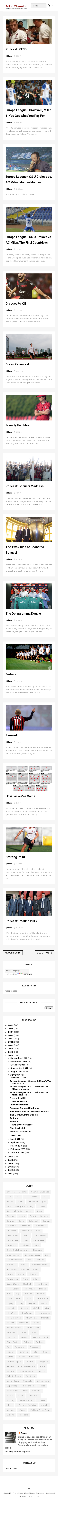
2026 (11, 1025)
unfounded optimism (26, 1405)
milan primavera (14, 1318)
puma (46, 1352)
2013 (10, 1167)
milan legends (43, 1313)
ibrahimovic (29, 1289)
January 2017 (17, 1152)
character (11, 1230)
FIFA (9, 1197)
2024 (11, 1032)
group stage (13, 1284)
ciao (38, 1230)
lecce (28, 1298)
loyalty (10, 1303)
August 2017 (17, 1071)
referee (30, 1361)
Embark (11, 674)
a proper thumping (24, 1206)
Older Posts (44, 953)
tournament (33, 1395)
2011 (10, 1173)
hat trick (27, 1284)
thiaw (24, 1390)
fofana (24, 1264)
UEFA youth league (37, 1201)
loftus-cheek (42, 1298)
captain (46, 1221)
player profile (13, 1342)
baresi (33, 1216)
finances (39, 1259)
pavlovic (24, 1337)
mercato (24, 1308)
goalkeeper (12, 1279)
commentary (40, 1235)
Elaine (24, 1433)
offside (22, 1332)
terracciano (12, 1390)
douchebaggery (32, 1255)
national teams (14, 1327)
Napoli (35, 1197)
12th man (11, 1192)
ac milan (41, 1206)
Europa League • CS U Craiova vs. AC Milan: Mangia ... (29, 1087)
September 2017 (19, 1068)
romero (10, 1371)
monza (36, 1323)
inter (9, 1293)
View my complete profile (17, 1451)
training (10, 1400)
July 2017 (15, 1075)
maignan (32, 1303)
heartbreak (41, 1284)
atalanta (10, 1216)
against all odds (14, 1211)
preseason (34, 1347)
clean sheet (12, 1235)
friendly (25, 1269)
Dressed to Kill (16, 303)
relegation (43, 1361)
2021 (10, 1042)
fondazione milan (40, 1264)
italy (17, 1293)
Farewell (11, 735)
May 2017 (15, 1139)
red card (33, 1356)
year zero (23, 1415)
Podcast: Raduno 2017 (21, 921)
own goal (11, 1337)
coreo (25, 1240)
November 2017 (19, 1061)
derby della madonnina (18, 1250)
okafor (34, 1332)
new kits (11, 1332)
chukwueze (26, 1230)
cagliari (10, 1221)
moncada (23, 1323)
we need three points (40, 1410)
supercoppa (13, 1386)
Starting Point (15, 857)
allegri (29, 1211)
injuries (42, 1289)
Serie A (10, 1201)
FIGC (17, 1197)
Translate (27, 974)
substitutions (43, 1381)
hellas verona (13, 1289)
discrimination (13, 1255)
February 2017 (18, 1149)
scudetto (30, 1376)
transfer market (26, 1400)
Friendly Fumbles (17, 425)
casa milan (25, 1226)
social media (13, 1381)
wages (22, 1410)
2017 (11, 1055)
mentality (11, 1308)
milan (47, 1308)
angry (39, 1211)
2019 (11, 1048)
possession (20, 1347)
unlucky (44, 1405)
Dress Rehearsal (17, 364)
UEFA (20, 1201)
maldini (44, 1303)
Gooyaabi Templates (30, 1496)
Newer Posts (13, 953)
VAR (9, 1206)
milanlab (10, 1323)
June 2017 (16, 1135)
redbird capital (14, 1361)
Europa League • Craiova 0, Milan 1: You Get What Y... (30, 1082)
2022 (11, 1038)
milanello (45, 1318)
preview (10, 1352)
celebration (40, 1226)
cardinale (11, 1226)
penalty (36, 1337)
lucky (20, 1303)
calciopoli (33, 1221)
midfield (36, 1308)
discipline (37, 1250)
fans (29, 1259)
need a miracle (32, 1327)
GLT (26, 1197)
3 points (22, 1192)
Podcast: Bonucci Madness (25, 486)
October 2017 (18, 1065)
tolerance (36, 1390)
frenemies (12, 1269)
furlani (36, 1269)
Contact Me (11, 1468)
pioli (46, 1337)
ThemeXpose (18, 1493)
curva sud (11, 1245)
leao (18, 1298)
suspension (28, 1386)
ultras (9, 1405)
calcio (21, 1221)
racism (21, 1356)
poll (8, 1347)
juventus (40, 1293)
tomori (10, 1395)
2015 (10, 1160)
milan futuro (26, 1313)
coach (26, 1235)
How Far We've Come (20, 796)
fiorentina (11, 1264)
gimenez (33, 1274)
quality (10, 1356)
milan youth (31, 1318)
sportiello (27, 1381)
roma (42, 1366)
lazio (9, 1298)
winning (10, 1415)
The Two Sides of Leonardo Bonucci (29, 1111)
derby (36, 1245)
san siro (41, 1371)
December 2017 (19, 1058)
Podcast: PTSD (16, 49)
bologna (44, 1216)
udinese (41, 1400)
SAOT (45, 1197)
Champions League (40, 1192)
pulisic (36, 1352)
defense (25, 1245)
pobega (27, 1342)
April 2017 (15, 1142)
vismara (10, 1410)
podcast (40, 1342)
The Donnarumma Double (23, 613)
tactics (41, 1386)
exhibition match (14, 1259)
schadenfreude (14, 1376)
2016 (11, 1156)
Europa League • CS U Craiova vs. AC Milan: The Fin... (29, 1093)
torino (21, 1395)
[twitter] (29, 1489)
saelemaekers (26, 1371)
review (10, 1366)
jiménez (28, 1293)
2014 (11, 1163)
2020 (11, 1045)
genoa (21, 1274)
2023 (11, 1035)
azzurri (22, 1216)
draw (47, 1255)
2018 (11, 1052)
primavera (23, 1352)
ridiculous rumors (26, 1366)
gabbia (10, 1274)
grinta (36, 1279)
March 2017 (16, 1146)
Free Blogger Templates (34, 1493)
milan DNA (11, 1313)
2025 (11, 1028)
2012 (10, 1170)
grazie (25, 1279)
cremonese (38, 1240)
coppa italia (12, 1240)
